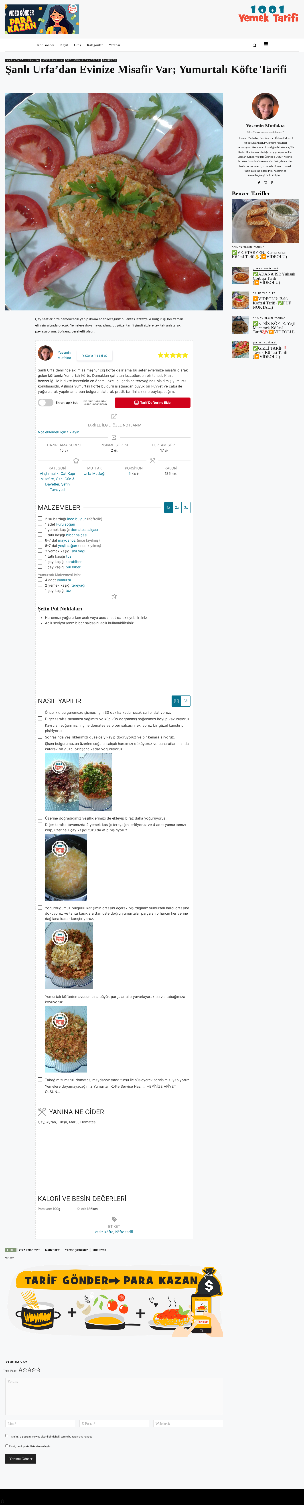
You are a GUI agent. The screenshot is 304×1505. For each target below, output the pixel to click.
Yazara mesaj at (94, 355)
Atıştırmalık (53, 60)
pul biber (73, 567)
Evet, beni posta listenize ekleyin (29, 1446)
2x (177, 507)
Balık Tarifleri (265, 293)
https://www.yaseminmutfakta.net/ (265, 132)
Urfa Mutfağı (94, 473)
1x (168, 507)
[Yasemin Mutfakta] (265, 106)
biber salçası (76, 535)
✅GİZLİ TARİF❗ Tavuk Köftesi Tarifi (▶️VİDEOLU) (270, 352)
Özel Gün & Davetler (82, 60)
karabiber (74, 561)
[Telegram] (294, 82)
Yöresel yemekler (76, 1250)
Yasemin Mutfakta (265, 125)
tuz (68, 556)
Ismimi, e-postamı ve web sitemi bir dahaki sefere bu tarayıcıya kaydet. (51, 1436)
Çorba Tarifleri (265, 268)
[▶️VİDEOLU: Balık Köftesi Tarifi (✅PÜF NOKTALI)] (240, 300)
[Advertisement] (114, 657)
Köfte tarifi (124, 1232)
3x (186, 507)
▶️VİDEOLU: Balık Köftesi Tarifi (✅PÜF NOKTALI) (272, 303)
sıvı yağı (78, 551)
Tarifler (109, 60)
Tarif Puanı (10, 1370)
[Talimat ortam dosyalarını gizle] (185, 701)
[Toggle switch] (45, 402)
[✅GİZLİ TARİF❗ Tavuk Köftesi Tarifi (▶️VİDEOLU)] (240, 349)
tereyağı (78, 585)
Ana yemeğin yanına (22, 60)
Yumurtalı (99, 1250)
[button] (254, 45)
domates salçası (84, 529)
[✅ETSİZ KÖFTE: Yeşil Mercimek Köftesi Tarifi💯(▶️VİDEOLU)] (240, 325)
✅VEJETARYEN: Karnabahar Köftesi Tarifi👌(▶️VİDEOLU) (259, 254)
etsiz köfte (104, 1232)
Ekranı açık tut (67, 402)
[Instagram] (265, 182)
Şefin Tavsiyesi (265, 343)
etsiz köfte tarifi (30, 1250)
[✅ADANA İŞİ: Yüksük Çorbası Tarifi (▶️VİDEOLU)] (240, 275)
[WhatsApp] (284, 82)
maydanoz (67, 540)
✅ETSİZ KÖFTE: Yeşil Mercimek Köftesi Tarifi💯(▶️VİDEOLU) (274, 327)
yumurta (64, 580)
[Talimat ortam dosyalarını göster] (176, 701)
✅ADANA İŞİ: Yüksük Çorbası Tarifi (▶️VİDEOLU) (274, 278)
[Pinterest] (273, 82)
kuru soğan (65, 524)
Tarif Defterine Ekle (155, 402)
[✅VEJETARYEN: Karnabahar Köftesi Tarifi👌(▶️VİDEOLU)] (265, 221)
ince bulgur (76, 519)
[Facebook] (263, 82)
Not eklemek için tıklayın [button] (58, 432)
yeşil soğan (67, 545)
